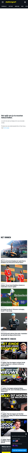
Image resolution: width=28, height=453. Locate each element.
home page (6, 127)
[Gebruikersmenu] (25, 2)
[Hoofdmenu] (2, 2)
